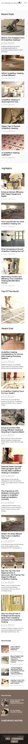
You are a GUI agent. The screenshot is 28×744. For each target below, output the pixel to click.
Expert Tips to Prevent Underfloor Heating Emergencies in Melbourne (11, 129)
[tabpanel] (12, 309)
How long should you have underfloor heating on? (12, 223)
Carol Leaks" (5, 199)
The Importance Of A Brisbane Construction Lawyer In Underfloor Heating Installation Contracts (10, 495)
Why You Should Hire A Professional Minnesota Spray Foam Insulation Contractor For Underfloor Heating (11, 618)
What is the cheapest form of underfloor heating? (12, 39)
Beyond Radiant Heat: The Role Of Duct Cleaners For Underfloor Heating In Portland (17, 659)
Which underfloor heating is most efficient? (12, 74)
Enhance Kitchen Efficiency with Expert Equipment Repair (12, 194)
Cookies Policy (20, 736)
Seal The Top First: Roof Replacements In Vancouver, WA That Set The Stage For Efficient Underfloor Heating (12, 575)
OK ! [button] (8, 738)
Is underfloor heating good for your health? (12, 392)
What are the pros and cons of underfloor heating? (13, 308)
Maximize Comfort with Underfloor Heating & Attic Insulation (17, 681)
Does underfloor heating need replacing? (15, 648)
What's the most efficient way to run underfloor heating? (11, 536)
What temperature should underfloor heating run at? (12, 250)
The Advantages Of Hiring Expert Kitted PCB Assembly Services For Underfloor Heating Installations (17, 671)
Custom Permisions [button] (17, 738)
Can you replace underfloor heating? (16, 711)
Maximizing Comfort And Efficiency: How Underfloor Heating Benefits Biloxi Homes (12, 280)
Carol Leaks (4, 42)
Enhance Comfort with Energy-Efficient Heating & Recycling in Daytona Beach (12, 430)
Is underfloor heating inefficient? (10, 154)
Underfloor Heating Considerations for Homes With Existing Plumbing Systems (12, 355)
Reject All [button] (14, 741)
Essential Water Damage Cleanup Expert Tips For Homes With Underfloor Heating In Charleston (11, 470)
